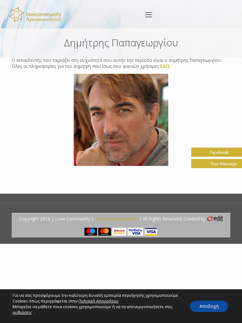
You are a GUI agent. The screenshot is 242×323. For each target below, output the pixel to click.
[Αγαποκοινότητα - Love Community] (35, 14)
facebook (218, 152)
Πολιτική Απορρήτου (116, 219)
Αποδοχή (209, 306)
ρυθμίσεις (22, 312)
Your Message (223, 163)
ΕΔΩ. (165, 66)
